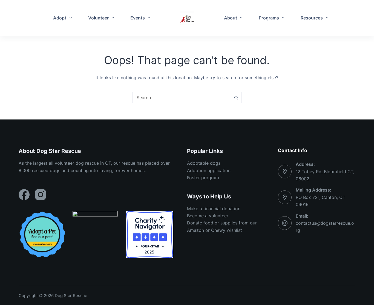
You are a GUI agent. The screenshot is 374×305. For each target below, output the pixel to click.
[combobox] (182, 97)
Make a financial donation (213, 208)
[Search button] (236, 97)
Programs (269, 18)
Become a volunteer (207, 215)
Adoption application (209, 170)
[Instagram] (40, 194)
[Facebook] (24, 194)
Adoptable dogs (203, 163)
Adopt (59, 18)
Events (137, 18)
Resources (312, 18)
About (230, 18)
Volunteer (98, 18)
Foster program (203, 177)
